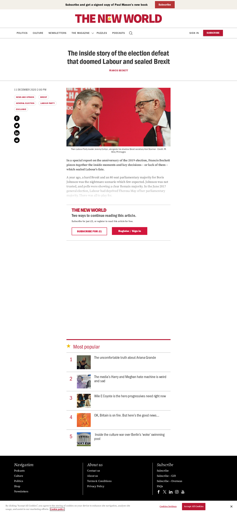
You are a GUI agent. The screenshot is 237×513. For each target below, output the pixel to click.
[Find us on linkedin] (170, 493)
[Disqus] (118, 284)
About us (92, 476)
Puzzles (102, 33)
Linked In (17, 133)
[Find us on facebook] (158, 493)
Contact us (93, 470)
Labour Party (47, 103)
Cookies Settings (168, 506)
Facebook (17, 118)
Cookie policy (57, 509)
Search (131, 33)
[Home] (118, 18)
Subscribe (165, 4)
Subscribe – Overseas (169, 481)
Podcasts (118, 33)
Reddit (17, 140)
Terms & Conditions (99, 481)
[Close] (231, 506)
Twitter (17, 125)
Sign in (194, 33)
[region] (118, 507)
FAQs (160, 486)
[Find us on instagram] (177, 493)
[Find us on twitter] (164, 493)
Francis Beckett (118, 70)
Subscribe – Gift (166, 476)
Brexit (43, 97)
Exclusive (21, 109)
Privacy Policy (95, 486)
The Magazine (81, 33)
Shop (17, 486)
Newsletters (57, 33)
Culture (38, 33)
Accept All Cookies (194, 506)
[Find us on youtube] (183, 493)
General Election (25, 103)
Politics (22, 33)
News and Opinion (25, 97)
